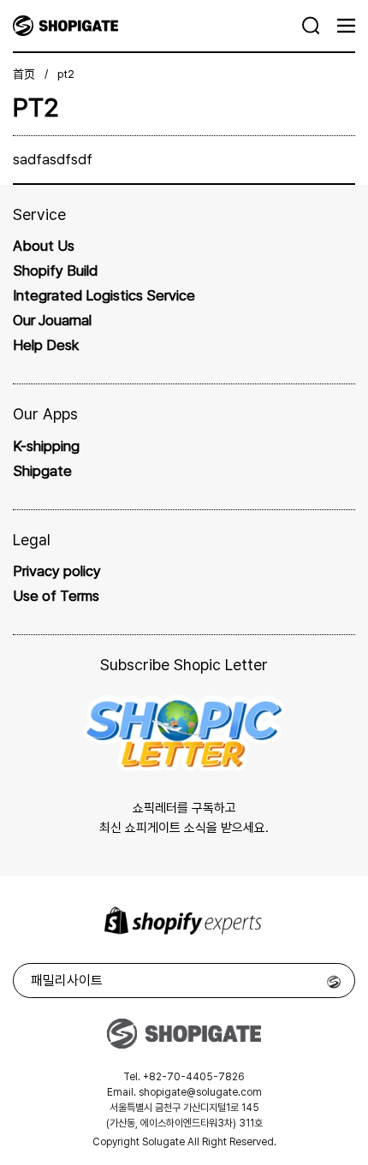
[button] (311, 26)
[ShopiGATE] (158, 25)
